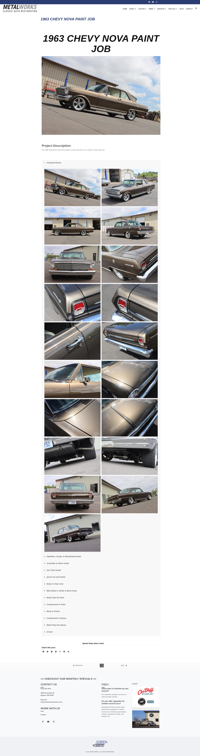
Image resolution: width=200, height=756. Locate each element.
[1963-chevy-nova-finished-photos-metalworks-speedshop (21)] (72, 341)
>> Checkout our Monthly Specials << (68, 678)
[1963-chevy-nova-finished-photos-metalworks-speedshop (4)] (72, 495)
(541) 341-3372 (46, 688)
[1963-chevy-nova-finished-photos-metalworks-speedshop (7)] (72, 533)
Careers (43, 714)
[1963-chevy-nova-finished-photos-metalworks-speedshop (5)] (72, 457)
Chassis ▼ (142, 9)
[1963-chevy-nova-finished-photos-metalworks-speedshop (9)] (129, 457)
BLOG (182, 9)
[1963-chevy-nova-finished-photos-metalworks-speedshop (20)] (129, 303)
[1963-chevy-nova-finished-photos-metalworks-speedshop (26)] (129, 380)
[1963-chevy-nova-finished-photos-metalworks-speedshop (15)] (129, 264)
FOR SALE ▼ (173, 9)
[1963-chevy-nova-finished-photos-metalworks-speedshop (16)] (129, 188)
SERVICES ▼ (161, 9)
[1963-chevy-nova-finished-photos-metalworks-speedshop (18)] (129, 226)
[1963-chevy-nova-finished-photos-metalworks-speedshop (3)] (129, 495)
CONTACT (189, 9)
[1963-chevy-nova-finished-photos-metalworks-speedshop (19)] (72, 303)
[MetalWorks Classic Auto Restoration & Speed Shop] (20, 8)
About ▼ (132, 9)
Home (125, 9)
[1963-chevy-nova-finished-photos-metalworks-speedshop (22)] (72, 188)
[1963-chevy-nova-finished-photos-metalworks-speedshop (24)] (129, 341)
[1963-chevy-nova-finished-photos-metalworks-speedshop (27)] (72, 418)
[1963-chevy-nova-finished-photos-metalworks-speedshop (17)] (72, 226)
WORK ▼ (152, 9)
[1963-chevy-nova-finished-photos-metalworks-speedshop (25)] (72, 380)
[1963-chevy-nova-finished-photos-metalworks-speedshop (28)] (129, 418)
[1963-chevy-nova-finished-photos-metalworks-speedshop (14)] (72, 264)
